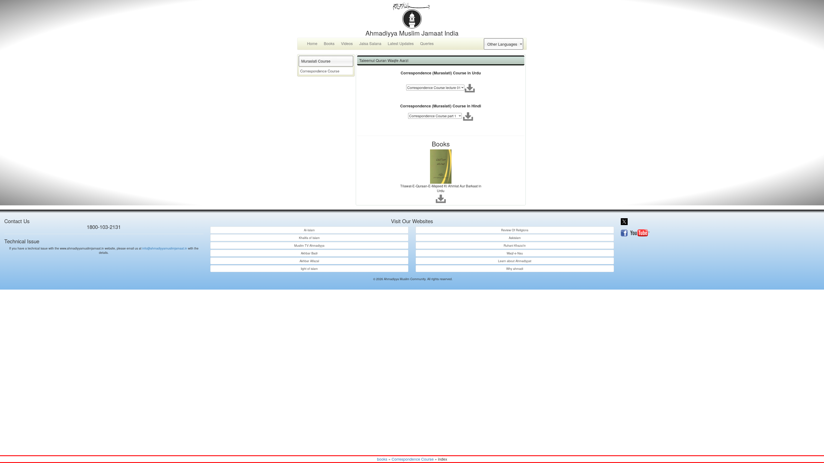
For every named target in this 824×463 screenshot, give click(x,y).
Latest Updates (401, 43)
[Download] (469, 88)
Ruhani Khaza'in (515, 245)
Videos (347, 43)
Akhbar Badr (309, 253)
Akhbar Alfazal (309, 261)
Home (312, 43)
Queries (427, 43)
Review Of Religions (514, 230)
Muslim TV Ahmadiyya (309, 245)
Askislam (515, 238)
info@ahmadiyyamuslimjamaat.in (164, 248)
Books (329, 43)
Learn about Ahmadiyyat (514, 261)
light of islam (309, 268)
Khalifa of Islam (309, 238)
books (382, 459)
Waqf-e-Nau (515, 253)
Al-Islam (309, 230)
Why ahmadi (514, 268)
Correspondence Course (319, 71)
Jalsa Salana (370, 43)
